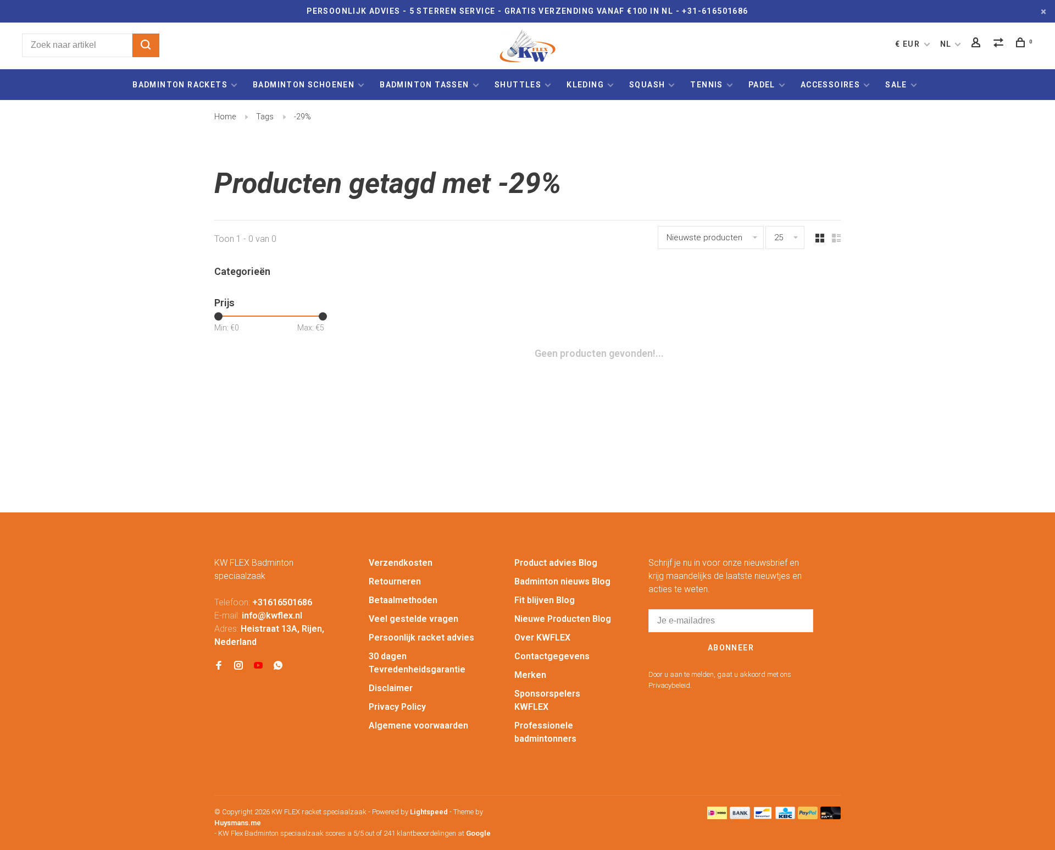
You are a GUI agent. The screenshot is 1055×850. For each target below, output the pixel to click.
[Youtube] (258, 666)
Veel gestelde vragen (413, 619)
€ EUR (908, 44)
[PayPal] (808, 816)
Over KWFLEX (542, 637)
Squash (647, 84)
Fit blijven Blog (544, 600)
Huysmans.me (237, 823)
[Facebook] (218, 666)
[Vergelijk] (1000, 44)
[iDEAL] (717, 816)
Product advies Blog (555, 563)
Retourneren (395, 581)
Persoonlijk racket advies (421, 637)
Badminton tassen (425, 84)
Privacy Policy (397, 707)
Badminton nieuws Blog (562, 581)
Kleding (585, 84)
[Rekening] (977, 44)
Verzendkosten (400, 563)
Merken (530, 675)
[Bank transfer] (740, 816)
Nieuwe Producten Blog (562, 619)
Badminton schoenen (303, 84)
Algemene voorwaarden (418, 725)
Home (225, 116)
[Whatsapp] (278, 666)
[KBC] (785, 816)
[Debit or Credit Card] (830, 816)
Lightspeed (429, 812)
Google (478, 833)
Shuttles (518, 84)
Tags (265, 116)
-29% (302, 116)
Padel (761, 84)
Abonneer (731, 647)
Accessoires (830, 84)
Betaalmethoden (403, 600)
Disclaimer (391, 688)
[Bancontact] (763, 816)
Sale (896, 84)
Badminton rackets (179, 84)
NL (946, 44)
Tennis (706, 84)
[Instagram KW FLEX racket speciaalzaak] (238, 666)
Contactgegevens (552, 656)
